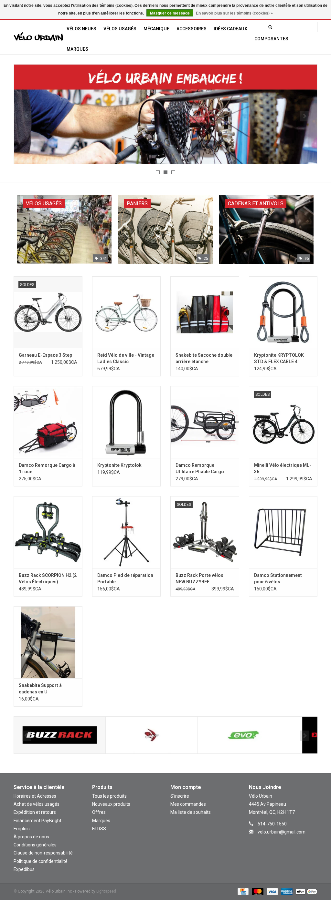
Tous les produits (109, 796)
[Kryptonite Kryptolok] (126, 422)
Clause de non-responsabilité (43, 852)
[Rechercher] (270, 27)
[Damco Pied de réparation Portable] (126, 532)
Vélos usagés (119, 28)
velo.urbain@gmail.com (281, 831)
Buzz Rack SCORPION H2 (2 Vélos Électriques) (48, 578)
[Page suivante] (304, 116)
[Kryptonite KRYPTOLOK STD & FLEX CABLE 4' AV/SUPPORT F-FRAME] (283, 312)
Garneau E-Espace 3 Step (45, 355)
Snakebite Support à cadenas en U (40, 688)
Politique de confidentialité (41, 861)
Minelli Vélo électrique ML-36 (282, 468)
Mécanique (156, 28)
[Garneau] (243, 735)
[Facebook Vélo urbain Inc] (288, 841)
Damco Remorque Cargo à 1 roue (47, 468)
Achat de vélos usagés (36, 804)
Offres (99, 812)
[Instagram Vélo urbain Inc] (277, 841)
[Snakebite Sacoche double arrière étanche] (204, 312)
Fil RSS (99, 828)
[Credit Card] (242, 891)
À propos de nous (31, 836)
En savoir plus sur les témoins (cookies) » (234, 13)
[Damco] (59, 735)
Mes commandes (188, 804)
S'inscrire (179, 796)
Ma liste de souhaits (190, 812)
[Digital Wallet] (305, 891)
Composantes (271, 38)
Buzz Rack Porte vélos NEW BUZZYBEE (199, 578)
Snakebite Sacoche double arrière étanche (204, 358)
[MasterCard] (257, 891)
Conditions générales (35, 844)
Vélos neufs (81, 28)
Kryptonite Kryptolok (119, 465)
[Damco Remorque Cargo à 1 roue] (48, 422)
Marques (77, 49)
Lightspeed (106, 891)
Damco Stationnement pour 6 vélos (278, 578)
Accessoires (191, 28)
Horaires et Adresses (35, 796)
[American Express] (286, 891)
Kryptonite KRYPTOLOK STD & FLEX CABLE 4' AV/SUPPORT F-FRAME (279, 359)
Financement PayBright (37, 820)
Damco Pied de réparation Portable (125, 578)
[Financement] (165, 114)
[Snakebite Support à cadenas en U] (48, 642)
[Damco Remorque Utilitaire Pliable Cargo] (204, 422)
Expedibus (24, 869)
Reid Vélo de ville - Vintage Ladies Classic (125, 358)
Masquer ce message (170, 13)
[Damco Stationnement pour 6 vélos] (283, 532)
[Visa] (271, 891)
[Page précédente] (26, 116)
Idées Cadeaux (230, 28)
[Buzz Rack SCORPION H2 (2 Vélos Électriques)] (48, 532)
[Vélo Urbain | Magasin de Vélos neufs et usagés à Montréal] (38, 37)
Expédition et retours (35, 812)
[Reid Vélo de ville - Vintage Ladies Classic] (126, 312)
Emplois (22, 828)
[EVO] (151, 735)
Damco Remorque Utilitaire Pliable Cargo (200, 468)
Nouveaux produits (111, 804)
